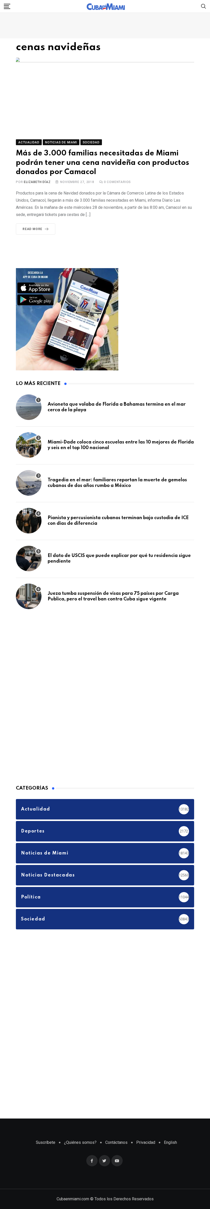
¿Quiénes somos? (80, 1142)
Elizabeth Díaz (37, 182)
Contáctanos (116, 1142)
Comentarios (117, 182)
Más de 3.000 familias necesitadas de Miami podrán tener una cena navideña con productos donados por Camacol (102, 163)
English (170, 1142)
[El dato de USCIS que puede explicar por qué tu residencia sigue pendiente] (28, 558)
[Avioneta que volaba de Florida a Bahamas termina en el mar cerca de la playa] (28, 407)
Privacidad (145, 1142)
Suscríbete (45, 1142)
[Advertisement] (54, 696)
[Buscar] (203, 6)
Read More (32, 229)
